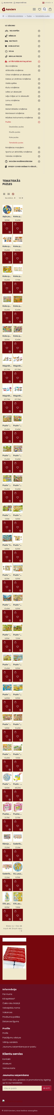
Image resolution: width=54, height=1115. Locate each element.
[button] (5, 224)
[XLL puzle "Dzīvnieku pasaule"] (18, 867)
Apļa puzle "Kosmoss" (7, 216)
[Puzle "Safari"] (18, 687)
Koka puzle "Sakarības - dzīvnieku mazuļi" (7, 246)
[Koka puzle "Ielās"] (7, 329)
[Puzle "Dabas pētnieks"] (7, 448)
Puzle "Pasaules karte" (7, 694)
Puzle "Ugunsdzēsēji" (7, 724)
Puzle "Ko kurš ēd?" (7, 575)
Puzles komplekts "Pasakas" (18, 814)
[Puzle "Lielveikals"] (18, 598)
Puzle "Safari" (18, 694)
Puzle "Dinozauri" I (18, 485)
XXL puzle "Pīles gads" (18, 903)
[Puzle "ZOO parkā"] (18, 747)
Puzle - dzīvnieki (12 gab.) (18, 784)
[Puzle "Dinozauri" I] (18, 478)
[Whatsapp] (17, 1095)
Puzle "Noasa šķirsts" (7, 664)
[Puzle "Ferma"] (18, 508)
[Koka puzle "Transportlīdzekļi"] (18, 239)
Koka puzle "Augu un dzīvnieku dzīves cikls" (18, 276)
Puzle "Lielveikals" (18, 605)
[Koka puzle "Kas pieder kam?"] (18, 209)
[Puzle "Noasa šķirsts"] (7, 657)
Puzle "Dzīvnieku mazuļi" (7, 515)
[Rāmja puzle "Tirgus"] (7, 837)
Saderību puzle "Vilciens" (18, 844)
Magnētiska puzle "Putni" (18, 395)
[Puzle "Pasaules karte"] (7, 687)
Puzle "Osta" (18, 664)
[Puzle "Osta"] (18, 657)
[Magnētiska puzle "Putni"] (18, 389)
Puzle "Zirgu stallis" (18, 724)
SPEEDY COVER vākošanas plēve (14, 971)
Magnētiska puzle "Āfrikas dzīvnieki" (7, 366)
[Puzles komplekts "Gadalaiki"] (7, 807)
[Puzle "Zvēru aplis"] (7, 777)
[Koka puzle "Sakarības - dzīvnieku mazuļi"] (7, 239)
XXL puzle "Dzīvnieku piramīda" (7, 903)
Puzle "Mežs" (7, 634)
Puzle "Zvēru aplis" (7, 784)
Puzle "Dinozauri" (7, 485)
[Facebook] (5, 1095)
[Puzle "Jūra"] (7, 538)
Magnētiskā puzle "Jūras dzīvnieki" (7, 395)
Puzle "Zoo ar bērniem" (7, 754)
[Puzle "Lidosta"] (18, 568)
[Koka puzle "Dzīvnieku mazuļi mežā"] (18, 299)
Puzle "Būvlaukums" (18, 425)
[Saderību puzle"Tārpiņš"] (7, 867)
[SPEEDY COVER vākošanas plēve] (14, 957)
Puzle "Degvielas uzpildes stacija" (18, 455)
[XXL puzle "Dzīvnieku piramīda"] (7, 897)
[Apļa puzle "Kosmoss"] (7, 209)
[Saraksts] (8, 194)
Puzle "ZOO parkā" (18, 754)
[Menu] (34, 9)
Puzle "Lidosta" (18, 575)
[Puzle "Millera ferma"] (18, 628)
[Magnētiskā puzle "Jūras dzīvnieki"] (7, 389)
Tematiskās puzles (42, 16)
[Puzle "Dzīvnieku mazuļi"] (7, 508)
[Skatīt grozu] (50, 9)
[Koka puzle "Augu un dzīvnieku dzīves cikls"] (18, 269)
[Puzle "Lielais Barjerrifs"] (7, 598)
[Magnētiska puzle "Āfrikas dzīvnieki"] (7, 359)
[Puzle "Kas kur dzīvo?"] (18, 538)
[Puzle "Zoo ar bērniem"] (7, 747)
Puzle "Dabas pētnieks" (7, 455)
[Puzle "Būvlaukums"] (18, 418)
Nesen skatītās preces (14, 939)
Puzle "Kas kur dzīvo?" (18, 545)
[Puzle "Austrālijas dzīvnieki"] (7, 418)
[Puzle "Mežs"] (7, 628)
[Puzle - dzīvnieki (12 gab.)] (18, 777)
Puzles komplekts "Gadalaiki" (7, 814)
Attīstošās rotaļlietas (15, 16)
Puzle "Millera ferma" (18, 634)
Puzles (29, 16)
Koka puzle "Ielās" (7, 336)
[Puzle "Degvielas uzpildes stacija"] (18, 448)
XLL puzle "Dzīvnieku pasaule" (18, 873)
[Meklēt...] (44, 9)
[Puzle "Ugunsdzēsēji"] (7, 717)
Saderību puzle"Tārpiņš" (7, 873)
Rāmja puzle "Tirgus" (7, 844)
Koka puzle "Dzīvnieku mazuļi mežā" (18, 306)
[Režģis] (4, 194)
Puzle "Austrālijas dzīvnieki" (7, 425)
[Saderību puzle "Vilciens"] (18, 837)
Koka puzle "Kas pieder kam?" (18, 216)
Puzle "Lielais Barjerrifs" (7, 605)
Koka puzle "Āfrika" (7, 276)
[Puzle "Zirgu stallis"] (18, 717)
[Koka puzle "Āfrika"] (7, 269)
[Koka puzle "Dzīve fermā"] (7, 299)
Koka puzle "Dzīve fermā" (7, 306)
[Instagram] (11, 1095)
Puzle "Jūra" (7, 545)
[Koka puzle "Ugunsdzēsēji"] (18, 329)
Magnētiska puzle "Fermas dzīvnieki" (18, 366)
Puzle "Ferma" (18, 515)
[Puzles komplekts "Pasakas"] (18, 807)
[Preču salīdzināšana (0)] (12, 194)
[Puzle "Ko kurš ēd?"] (7, 568)
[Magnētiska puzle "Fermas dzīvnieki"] (18, 359)
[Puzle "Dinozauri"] (7, 478)
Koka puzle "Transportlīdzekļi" (18, 246)
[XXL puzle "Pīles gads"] (18, 897)
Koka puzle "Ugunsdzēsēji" (18, 336)
